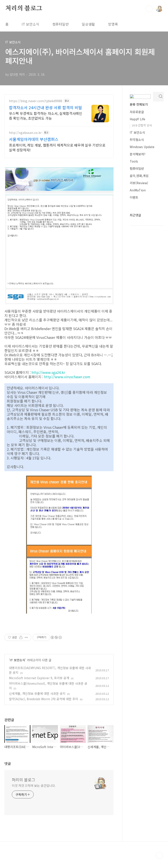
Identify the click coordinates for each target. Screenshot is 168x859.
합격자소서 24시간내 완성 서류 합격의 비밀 (45, 107)
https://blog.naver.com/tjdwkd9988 (35, 101)
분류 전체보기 (139, 104)
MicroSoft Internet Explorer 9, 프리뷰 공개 (39, 678)
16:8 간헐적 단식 (142, 125)
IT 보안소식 (30, 24)
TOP (159, 855)
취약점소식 (137, 139)
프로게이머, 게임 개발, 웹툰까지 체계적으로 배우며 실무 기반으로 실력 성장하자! (57, 147)
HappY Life (137, 119)
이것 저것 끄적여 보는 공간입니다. (34, 785)
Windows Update (142, 147)
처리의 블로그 (23, 8)
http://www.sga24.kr (48, 372)
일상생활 (88, 24)
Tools (134, 161)
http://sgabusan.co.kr (25, 133)
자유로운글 (137, 112)
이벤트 (134, 197)
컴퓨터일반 (60, 24)
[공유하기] (21, 637)
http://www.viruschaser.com (67, 376)
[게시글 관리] (26, 637)
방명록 (113, 24)
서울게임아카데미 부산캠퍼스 (33, 139)
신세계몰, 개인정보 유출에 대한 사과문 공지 (37, 693)
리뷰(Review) (139, 183)
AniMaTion (138, 190)
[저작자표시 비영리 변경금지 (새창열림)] (56, 637)
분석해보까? (137, 154)
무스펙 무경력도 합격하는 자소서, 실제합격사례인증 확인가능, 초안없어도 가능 (45, 116)
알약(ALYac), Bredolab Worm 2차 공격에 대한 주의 (43, 699)
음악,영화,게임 (139, 175)
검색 (149, 8)
